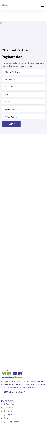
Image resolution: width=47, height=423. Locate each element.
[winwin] (5, 5)
